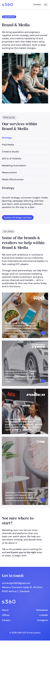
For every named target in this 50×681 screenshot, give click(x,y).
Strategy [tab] (7, 137)
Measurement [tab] (9, 172)
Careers (6, 620)
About (5, 610)
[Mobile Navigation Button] (45, 5)
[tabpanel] (25, 203)
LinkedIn (43, 615)
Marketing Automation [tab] (14, 165)
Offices (5, 615)
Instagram (42, 620)
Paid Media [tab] (8, 144)
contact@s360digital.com (16, 583)
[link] (7, 4)
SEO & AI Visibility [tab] (11, 158)
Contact (37, 4)
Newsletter (42, 610)
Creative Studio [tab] (10, 151)
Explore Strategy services (18, 217)
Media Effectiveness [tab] (13, 179)
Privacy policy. (34, 632)
